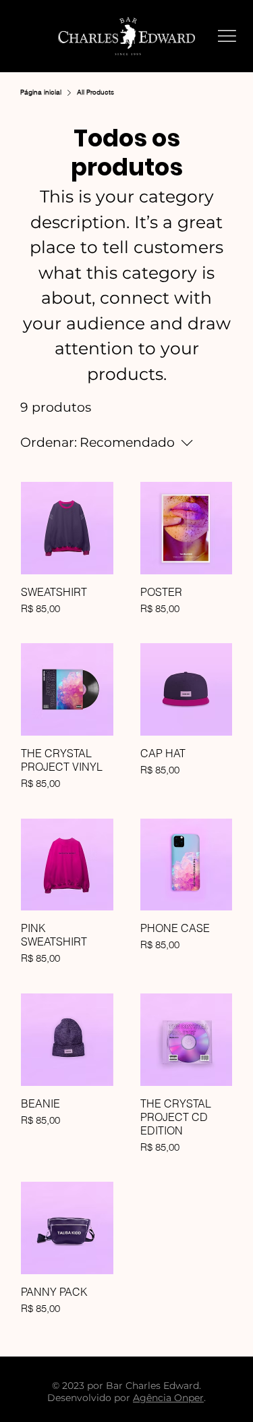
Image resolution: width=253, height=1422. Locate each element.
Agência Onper (168, 1398)
